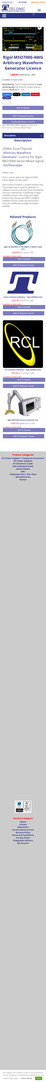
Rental (23, 479)
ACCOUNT (23, 2)
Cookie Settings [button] (26, 1078)
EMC (23, 471)
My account (23, 843)
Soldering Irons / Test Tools (23, 474)
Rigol (29, 127)
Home (4, 19)
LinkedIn (25, 94)
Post (15, 94)
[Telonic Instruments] (23, 8)
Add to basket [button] (24, 259)
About (23, 821)
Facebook (7, 94)
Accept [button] (38, 1078)
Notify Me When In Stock (22, 121)
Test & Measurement (23, 466)
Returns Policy (23, 832)
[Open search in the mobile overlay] (38, 14)
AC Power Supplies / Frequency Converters (23, 458)
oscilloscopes (12, 165)
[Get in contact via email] (6, 98)
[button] (40, 28)
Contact (23, 824)
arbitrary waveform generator (16, 155)
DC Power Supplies (23, 461)
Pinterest (35, 94)
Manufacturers (23, 477)
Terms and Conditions (23, 835)
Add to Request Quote (23, 116)
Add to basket (23, 107)
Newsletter (23, 827)
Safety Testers (23, 469)
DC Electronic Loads (23, 463)
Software (10, 19)
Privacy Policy (23, 837)
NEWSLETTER (7, 2)
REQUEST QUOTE (38, 2)
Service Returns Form (23, 829)
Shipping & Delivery (23, 840)
